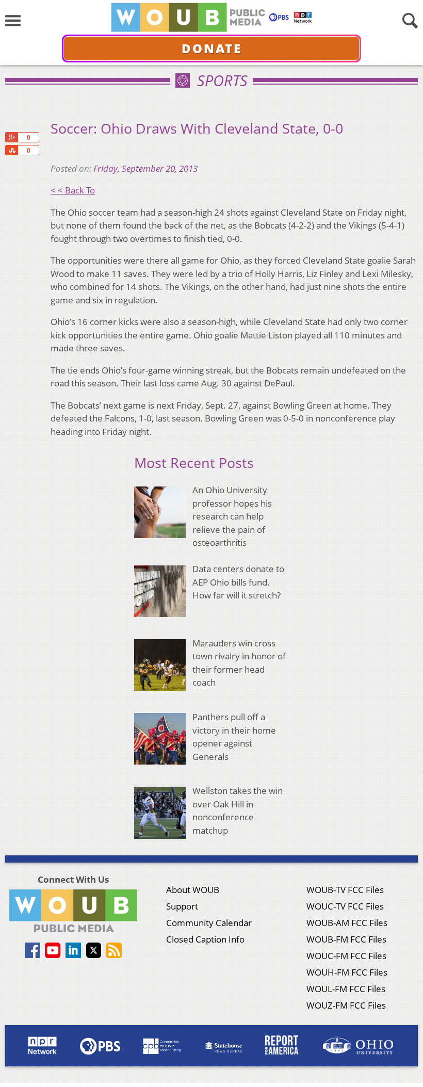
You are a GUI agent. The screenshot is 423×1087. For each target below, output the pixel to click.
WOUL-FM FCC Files (345, 989)
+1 (11, 137)
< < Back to (73, 190)
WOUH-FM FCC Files (346, 972)
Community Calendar (209, 923)
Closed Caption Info (205, 939)
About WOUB (192, 890)
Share (11, 150)
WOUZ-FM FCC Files (346, 1005)
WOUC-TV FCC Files (345, 906)
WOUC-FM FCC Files (346, 956)
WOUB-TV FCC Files (345, 890)
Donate (212, 48)
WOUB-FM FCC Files (346, 939)
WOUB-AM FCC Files (346, 923)
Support (182, 906)
